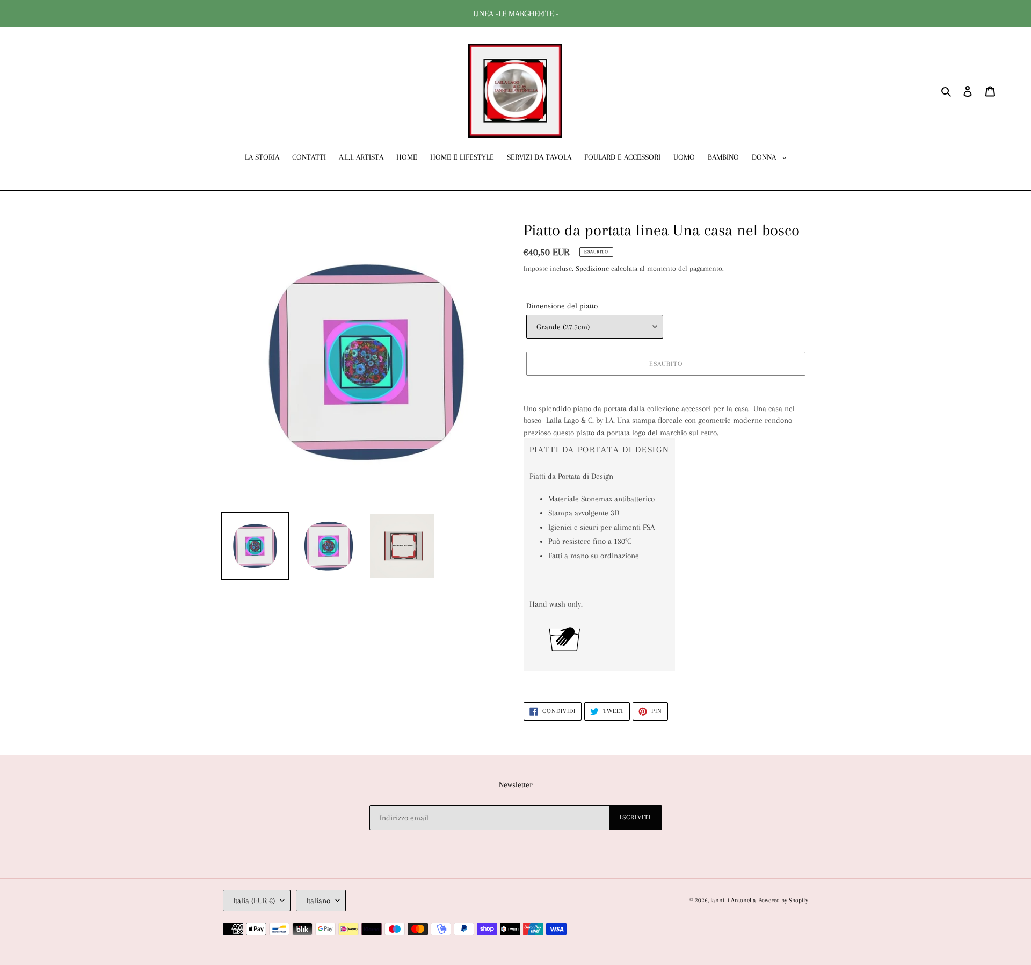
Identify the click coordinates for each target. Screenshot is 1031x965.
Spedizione (592, 268)
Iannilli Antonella (733, 900)
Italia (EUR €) (254, 900)
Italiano (318, 900)
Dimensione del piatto (562, 305)
